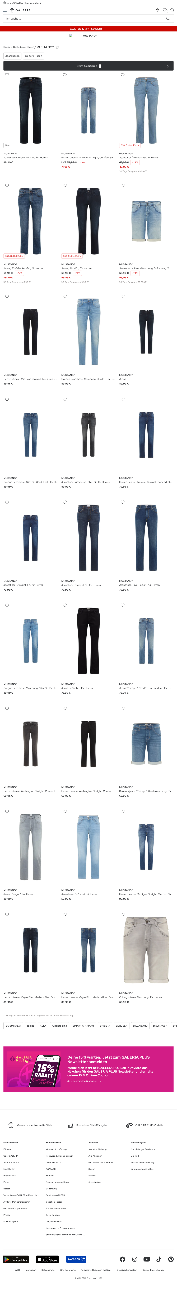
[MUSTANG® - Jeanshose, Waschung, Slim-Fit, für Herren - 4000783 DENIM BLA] (88, 435)
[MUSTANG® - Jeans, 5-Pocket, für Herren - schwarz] (88, 641)
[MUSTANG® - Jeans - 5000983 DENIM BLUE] (146, 332)
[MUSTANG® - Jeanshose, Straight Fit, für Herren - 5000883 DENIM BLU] (88, 538)
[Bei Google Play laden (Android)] (16, 1259)
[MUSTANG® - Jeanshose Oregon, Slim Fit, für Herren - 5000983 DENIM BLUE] (30, 110)
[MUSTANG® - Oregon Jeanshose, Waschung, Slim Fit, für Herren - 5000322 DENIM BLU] (30, 641)
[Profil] (157, 10)
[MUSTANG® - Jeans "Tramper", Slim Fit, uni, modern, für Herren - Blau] (146, 641)
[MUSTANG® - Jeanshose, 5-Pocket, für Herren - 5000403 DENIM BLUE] (88, 847)
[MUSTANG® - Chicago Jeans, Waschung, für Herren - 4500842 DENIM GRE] (146, 950)
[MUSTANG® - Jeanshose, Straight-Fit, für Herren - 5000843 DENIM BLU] (30, 538)
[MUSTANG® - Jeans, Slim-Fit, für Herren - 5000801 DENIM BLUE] (88, 221)
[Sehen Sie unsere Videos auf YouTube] (146, 1259)
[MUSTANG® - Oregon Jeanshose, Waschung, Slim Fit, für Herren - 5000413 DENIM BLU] (88, 332)
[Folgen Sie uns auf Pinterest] (170, 1259)
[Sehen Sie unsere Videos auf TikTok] (158, 1259)
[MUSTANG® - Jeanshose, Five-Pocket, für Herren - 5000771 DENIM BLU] (146, 538)
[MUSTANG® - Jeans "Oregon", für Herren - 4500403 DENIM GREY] (30, 847)
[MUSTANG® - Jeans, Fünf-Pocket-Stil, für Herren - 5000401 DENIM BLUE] (146, 110)
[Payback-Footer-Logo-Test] (76, 1259)
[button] (23, 3)
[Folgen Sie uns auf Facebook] (122, 1259)
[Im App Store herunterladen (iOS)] (47, 1259)
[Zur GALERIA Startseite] (20, 11)
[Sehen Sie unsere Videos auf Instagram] (134, 1259)
